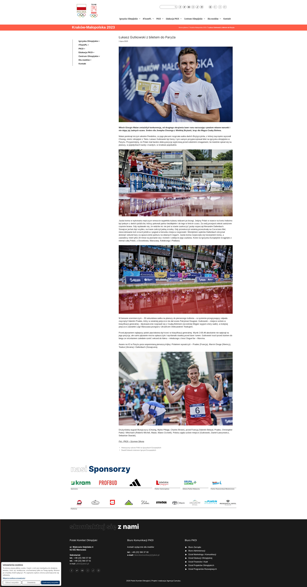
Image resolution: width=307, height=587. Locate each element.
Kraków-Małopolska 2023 (93, 27)
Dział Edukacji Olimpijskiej (200, 558)
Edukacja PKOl (172, 18)
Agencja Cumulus (173, 581)
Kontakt (227, 18)
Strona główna (183, 27)
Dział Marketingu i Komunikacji (202, 554)
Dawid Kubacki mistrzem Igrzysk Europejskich (138, 450)
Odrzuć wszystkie (12, 582)
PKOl (158, 18)
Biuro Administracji (196, 551)
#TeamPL (147, 18)
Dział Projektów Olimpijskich (201, 565)
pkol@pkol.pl (82, 564)
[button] (139, 19)
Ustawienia (31, 582)
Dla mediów (213, 18)
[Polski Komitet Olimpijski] (86, 10)
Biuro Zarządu (194, 547)
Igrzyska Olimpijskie (128, 18)
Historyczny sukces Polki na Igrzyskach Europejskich (141, 448)
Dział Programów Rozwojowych (202, 569)
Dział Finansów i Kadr (198, 562)
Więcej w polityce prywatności (14, 578)
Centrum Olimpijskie (193, 18)
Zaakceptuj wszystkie (50, 582)
